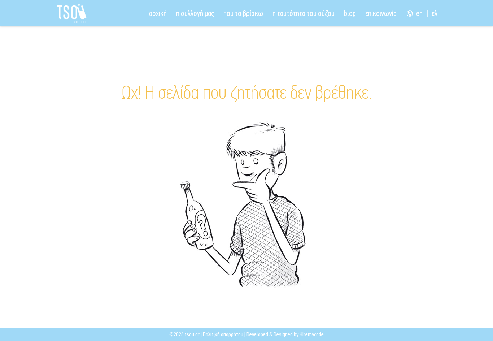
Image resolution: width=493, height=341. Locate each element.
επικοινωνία (381, 13)
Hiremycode (312, 334)
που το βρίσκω (243, 13)
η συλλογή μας (195, 13)
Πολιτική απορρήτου (223, 334)
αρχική (158, 13)
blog (350, 13)
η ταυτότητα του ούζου (303, 13)
